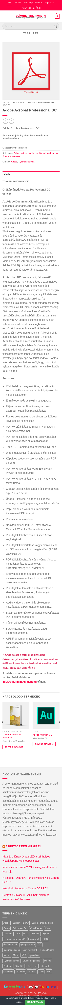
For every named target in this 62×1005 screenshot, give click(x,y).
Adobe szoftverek (29, 153)
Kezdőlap (8, 102)
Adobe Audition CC (42, 735)
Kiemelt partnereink (41, 102)
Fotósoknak (34, 939)
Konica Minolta (47, 950)
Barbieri (16, 923)
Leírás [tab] (6, 174)
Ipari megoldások (11, 950)
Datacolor (8, 933)
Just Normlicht (30, 950)
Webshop (28, 2)
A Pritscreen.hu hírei (23, 846)
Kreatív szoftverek (11, 156)
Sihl (36, 966)
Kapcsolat (49, 2)
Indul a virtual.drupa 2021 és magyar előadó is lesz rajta (29, 869)
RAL (29, 966)
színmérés (8, 971)
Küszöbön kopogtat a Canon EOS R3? (25, 888)
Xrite (49, 971)
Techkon (21, 971)
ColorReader (36, 928)
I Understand (35, 1002)
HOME (18, 2)
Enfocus (36, 933)
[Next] (59, 728)
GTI (39, 944)
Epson (46, 933)
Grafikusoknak (10, 944)
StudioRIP (45, 966)
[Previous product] (11, 121)
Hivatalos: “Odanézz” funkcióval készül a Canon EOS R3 (30, 880)
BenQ (26, 923)
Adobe (6, 105)
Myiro (15, 955)
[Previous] (3, 728)
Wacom (31, 971)
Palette (47, 960)
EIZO (25, 933)
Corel (47, 928)
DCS (18, 933)
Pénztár (38, 2)
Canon (6, 928)
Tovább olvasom (14, 747)
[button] (9, 2)
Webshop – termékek (31, 996)
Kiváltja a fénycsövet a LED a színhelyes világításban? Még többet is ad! (26, 858)
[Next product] (5, 121)
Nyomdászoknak (27, 161)
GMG (45, 939)
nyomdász (34, 955)
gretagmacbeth (28, 944)
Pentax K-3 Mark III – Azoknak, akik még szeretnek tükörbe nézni (25, 897)
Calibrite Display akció (42, 923)
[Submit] (55, 26)
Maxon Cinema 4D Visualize (12, 736)
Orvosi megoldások (32, 960)
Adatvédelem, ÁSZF (31, 8)
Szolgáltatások (37, 993)
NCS (23, 955)
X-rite (40, 971)
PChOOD (19, 966)
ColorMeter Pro (20, 928)
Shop (21, 102)
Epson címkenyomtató (14, 939)
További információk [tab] (15, 181)
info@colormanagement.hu (19, 681)
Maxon (6, 955)
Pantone (7, 966)
